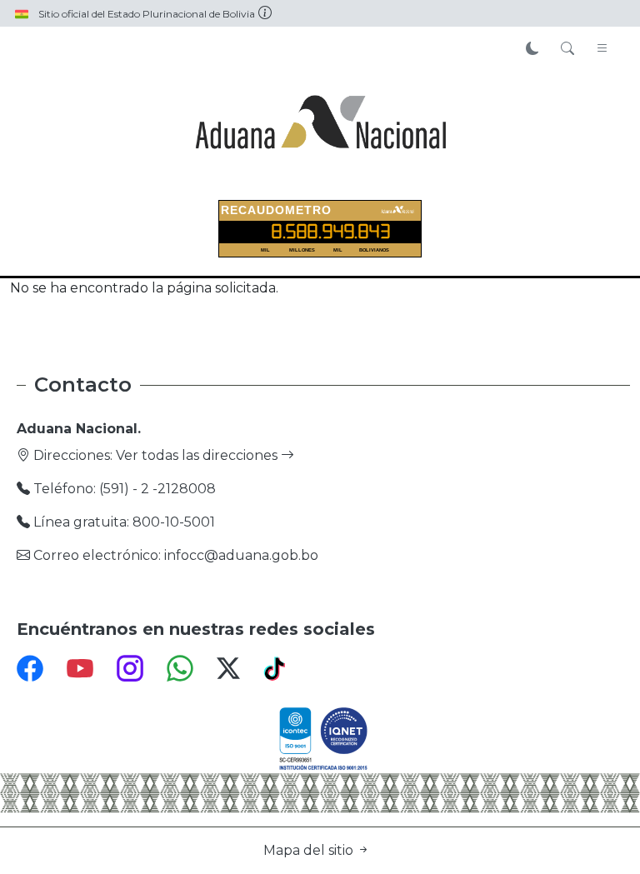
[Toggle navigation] (602, 49)
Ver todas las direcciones (198, 455)
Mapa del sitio (310, 850)
